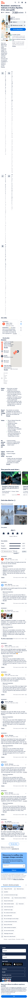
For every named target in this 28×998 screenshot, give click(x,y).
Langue (4, 947)
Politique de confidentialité (18, 879)
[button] (5, 12)
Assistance (4, 969)
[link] (11, 484)
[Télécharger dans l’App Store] (18, 964)
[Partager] (26, 12)
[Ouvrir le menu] (26, 559)
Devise (3, 954)
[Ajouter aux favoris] (19, 473)
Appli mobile (5, 961)
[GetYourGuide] (3, 2)
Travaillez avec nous (6, 975)
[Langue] (22, 2)
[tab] (11, 885)
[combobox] (16, 553)
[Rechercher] (15, 2)
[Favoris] (18, 3)
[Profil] (25, 3)
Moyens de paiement (7, 977)
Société (3, 972)
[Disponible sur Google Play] (7, 964)
